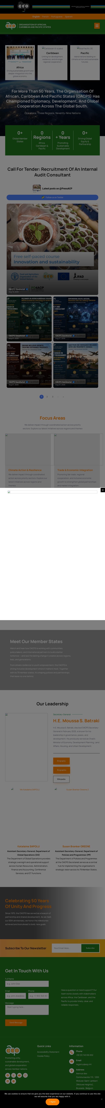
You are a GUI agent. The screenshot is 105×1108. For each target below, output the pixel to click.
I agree (52, 1102)
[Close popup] (103, 490)
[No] (101, 1099)
